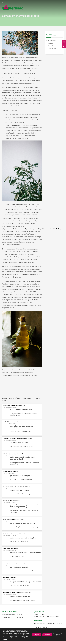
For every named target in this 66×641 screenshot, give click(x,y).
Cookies (19, 615)
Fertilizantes (52, 49)
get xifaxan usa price (9, 577)
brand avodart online (9, 548)
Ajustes (58, 634)
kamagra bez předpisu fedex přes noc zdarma (15, 592)
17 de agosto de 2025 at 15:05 (9, 502)
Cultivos (50, 43)
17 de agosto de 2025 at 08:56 (9, 423)
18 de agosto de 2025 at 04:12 (9, 550)
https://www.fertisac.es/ (10, 375)
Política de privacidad (8, 615)
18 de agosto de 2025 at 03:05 (9, 521)
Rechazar (47, 634)
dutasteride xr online (9, 471)
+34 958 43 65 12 (14, 2)
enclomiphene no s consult (10, 422)
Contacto (20, 617)
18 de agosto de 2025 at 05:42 (9, 579)
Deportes (51, 46)
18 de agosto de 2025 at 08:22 (9, 594)
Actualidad (52, 40)
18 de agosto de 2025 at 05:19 (9, 565)
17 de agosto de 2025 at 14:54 (9, 488)
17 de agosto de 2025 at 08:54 (9, 407)
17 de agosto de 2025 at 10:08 (9, 440)
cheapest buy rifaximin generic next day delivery (16, 563)
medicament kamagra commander (13, 405)
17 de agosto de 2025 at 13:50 (9, 473)
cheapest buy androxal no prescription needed (16, 438)
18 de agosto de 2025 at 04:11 (9, 535)
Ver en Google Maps (42, 627)
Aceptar (36, 634)
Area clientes (6, 617)
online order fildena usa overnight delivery (15, 486)
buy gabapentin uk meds (10, 500)
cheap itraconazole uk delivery (11, 519)
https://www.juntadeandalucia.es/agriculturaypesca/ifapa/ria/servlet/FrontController (31, 229)
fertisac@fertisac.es (52, 616)
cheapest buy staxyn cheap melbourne (14, 534)
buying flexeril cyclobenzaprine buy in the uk (15, 453)
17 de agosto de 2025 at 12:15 (9, 454)
